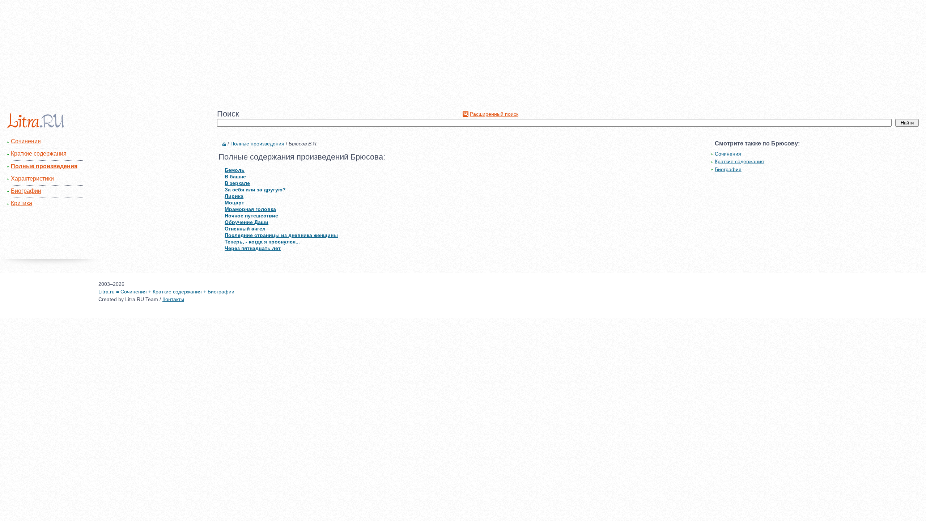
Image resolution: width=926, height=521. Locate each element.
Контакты (173, 299)
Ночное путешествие (251, 216)
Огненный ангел (245, 229)
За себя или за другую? (255, 189)
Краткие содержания (39, 154)
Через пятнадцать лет (253, 248)
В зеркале (237, 183)
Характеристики (32, 178)
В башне (235, 176)
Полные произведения (44, 166)
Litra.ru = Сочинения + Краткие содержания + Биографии (166, 292)
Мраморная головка (250, 209)
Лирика (234, 196)
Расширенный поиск (494, 114)
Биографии (26, 191)
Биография (728, 169)
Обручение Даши (246, 222)
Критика (21, 203)
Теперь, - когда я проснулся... (262, 242)
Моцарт (234, 203)
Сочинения (26, 141)
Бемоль (235, 170)
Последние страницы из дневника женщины (281, 235)
